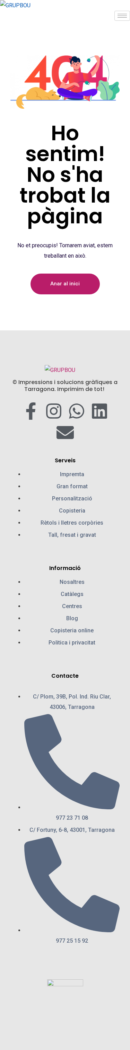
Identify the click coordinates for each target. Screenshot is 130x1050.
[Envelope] (65, 433)
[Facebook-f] (31, 411)
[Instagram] (54, 411)
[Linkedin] (99, 411)
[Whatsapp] (77, 411)
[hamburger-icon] (122, 16)
